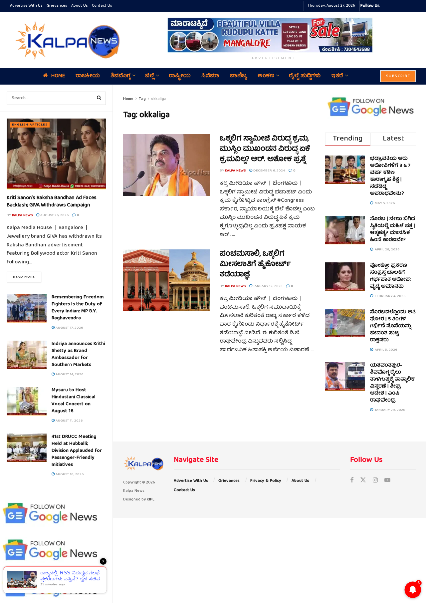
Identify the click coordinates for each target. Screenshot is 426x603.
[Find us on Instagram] (375, 481)
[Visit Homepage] (66, 40)
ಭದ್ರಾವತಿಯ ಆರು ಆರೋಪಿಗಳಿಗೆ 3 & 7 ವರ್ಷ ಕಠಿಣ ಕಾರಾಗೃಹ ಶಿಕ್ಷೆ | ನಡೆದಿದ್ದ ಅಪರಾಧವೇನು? (390, 176)
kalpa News (22, 215)
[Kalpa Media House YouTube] (406, 6)
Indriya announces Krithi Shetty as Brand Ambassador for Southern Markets (78, 354)
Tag (142, 99)
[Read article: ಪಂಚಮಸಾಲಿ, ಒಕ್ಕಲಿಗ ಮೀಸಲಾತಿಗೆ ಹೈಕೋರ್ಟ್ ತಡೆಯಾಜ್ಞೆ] (166, 280)
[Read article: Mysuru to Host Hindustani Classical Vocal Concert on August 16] (27, 401)
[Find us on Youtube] (387, 481)
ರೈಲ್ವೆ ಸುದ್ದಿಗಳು (304, 76)
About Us (79, 5)
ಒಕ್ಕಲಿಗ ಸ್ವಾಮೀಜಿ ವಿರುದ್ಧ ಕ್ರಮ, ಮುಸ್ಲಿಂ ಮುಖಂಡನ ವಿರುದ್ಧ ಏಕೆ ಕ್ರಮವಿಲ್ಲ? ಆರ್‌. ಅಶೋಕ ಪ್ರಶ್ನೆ (265, 149)
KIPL (150, 499)
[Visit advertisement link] (273, 35)
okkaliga (158, 99)
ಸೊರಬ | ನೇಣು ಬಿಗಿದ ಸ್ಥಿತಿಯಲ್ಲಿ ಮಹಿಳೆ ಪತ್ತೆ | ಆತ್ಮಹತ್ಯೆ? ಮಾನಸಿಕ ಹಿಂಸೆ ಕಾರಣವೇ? (392, 229)
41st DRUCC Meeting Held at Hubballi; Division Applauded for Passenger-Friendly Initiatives (77, 451)
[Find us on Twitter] (363, 481)
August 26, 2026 (54, 215)
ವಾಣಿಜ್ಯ (238, 76)
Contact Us (102, 5)
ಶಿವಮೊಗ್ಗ (120, 76)
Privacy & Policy (265, 481)
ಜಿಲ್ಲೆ (149, 76)
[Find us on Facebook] (351, 481)
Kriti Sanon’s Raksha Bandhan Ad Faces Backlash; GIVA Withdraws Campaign (52, 201)
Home (58, 76)
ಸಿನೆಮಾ (210, 76)
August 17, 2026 (69, 328)
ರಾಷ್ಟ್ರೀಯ (180, 76)
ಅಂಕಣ (266, 76)
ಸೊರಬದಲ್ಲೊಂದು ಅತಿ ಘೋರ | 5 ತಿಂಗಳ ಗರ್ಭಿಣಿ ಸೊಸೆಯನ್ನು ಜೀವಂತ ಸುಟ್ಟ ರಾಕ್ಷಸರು (393, 326)
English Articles (30, 125)
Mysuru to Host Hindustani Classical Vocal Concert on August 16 (74, 401)
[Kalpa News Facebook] (386, 6)
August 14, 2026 (69, 374)
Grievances (57, 5)
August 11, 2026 (69, 421)
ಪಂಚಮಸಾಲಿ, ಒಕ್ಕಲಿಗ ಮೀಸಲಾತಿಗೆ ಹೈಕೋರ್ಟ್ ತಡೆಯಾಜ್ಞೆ (255, 264)
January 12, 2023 (267, 286)
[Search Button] (99, 98)
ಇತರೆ (337, 76)
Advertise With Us (26, 5)
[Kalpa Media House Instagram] (394, 6)
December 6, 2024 (268, 170)
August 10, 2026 (69, 474)
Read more (27, 276)
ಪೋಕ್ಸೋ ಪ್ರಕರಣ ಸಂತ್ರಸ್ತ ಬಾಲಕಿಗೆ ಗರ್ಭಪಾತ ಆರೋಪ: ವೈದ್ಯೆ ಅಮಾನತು (390, 276)
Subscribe (398, 76)
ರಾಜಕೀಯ (88, 76)
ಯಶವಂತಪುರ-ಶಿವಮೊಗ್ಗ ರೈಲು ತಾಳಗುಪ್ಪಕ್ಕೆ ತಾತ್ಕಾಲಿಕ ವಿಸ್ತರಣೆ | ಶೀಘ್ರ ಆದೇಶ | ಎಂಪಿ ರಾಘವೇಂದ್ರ (392, 383)
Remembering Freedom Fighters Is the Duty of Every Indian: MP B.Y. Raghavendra (78, 308)
